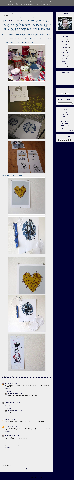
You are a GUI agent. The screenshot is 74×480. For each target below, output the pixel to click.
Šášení (64, 42)
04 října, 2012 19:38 (15, 402)
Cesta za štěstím (64, 52)
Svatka (28, 42)
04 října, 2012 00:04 (12, 383)
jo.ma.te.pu (8, 402)
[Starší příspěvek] (51, 470)
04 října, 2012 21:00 (14, 419)
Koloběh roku (64, 47)
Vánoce (64, 49)
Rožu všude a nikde (65, 118)
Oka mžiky (8, 376)
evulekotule (65, 123)
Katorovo (65, 116)
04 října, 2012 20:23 (17, 410)
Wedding (64, 60)
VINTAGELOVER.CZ (65, 121)
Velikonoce (64, 55)
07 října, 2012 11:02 (12, 426)
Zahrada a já (65, 128)
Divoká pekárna (65, 125)
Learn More (59, 3)
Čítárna (64, 66)
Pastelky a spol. (14, 376)
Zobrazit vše (71, 130)
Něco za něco (65, 61)
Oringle (10, 393)
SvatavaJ (17, 20)
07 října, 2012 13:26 (14, 435)
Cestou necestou (64, 46)
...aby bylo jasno (65, 112)
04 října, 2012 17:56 (17, 393)
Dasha (6, 383)
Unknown (7, 419)
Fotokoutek (64, 44)
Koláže (64, 53)
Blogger (46, 477)
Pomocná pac (65, 64)
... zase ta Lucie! (65, 127)
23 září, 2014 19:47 (14, 443)
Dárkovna (64, 58)
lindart (9, 20)
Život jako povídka (65, 63)
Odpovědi (9, 391)
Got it (65, 3)
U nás (64, 50)
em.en (12, 20)
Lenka (6, 426)
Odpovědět (7, 388)
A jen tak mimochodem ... (65, 114)
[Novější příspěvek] (2, 470)
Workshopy (64, 56)
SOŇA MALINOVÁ (65, 120)
